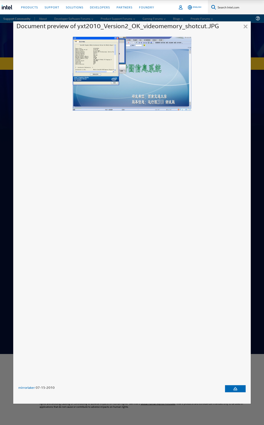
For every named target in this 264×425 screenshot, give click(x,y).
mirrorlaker (26, 387)
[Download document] (235, 388)
